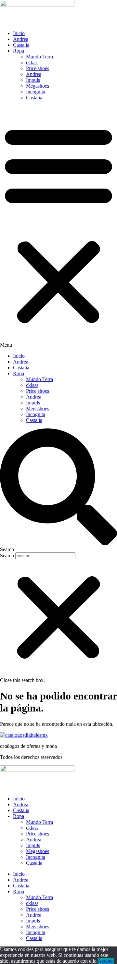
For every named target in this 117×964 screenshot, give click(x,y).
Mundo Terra (39, 56)
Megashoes (37, 86)
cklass (32, 62)
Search (7, 555)
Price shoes (37, 68)
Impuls (33, 80)
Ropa (18, 51)
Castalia (21, 45)
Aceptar (106, 961)
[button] (58, 227)
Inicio (19, 33)
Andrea (20, 39)
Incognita (35, 91)
